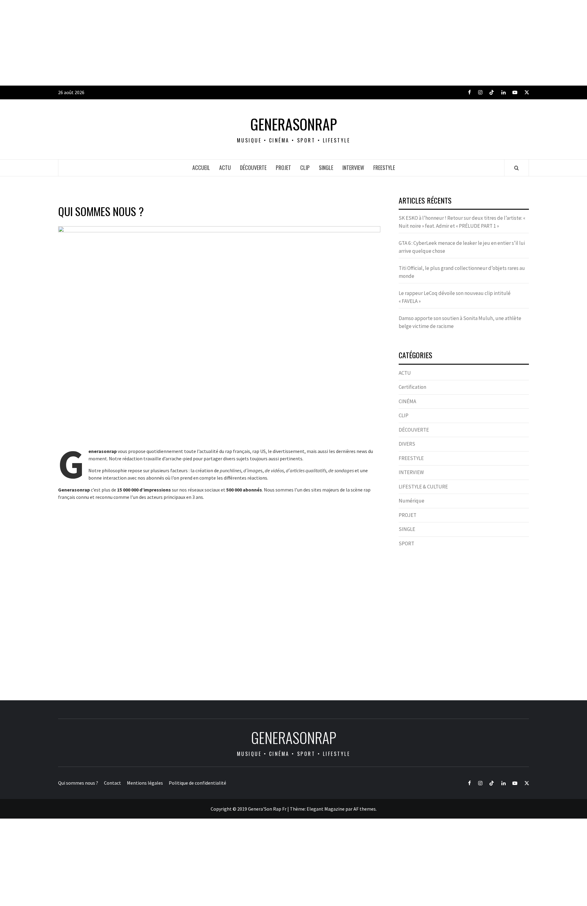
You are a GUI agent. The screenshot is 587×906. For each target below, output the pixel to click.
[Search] (516, 167)
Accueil (201, 167)
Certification (412, 387)
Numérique (411, 500)
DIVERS (407, 443)
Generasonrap (293, 124)
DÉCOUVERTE (253, 167)
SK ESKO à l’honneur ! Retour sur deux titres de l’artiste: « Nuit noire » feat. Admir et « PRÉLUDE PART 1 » (462, 222)
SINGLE (326, 167)
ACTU (225, 167)
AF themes (364, 809)
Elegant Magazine (326, 809)
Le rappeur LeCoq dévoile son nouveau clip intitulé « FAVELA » (455, 297)
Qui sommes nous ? (78, 783)
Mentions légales (145, 783)
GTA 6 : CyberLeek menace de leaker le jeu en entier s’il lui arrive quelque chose (462, 247)
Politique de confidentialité (197, 783)
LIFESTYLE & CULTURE (423, 486)
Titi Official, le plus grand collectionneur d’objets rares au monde (462, 272)
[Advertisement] (183, 43)
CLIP (305, 167)
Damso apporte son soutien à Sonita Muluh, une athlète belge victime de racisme (460, 322)
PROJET (283, 167)
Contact (112, 783)
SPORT (406, 543)
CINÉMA (407, 401)
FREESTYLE (384, 167)
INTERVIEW (353, 167)
